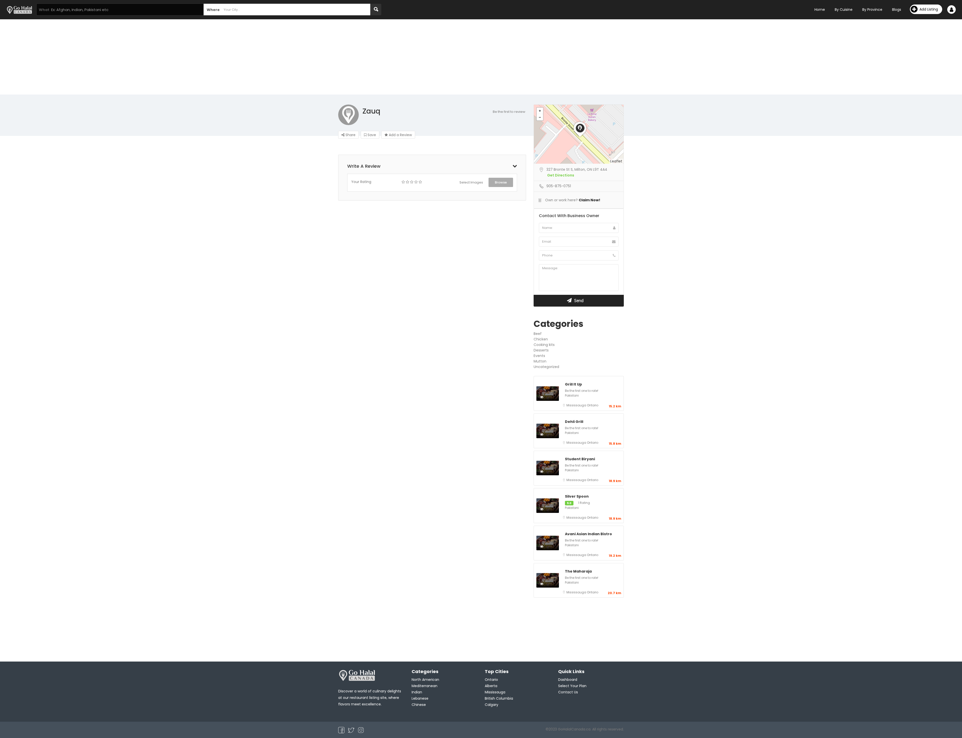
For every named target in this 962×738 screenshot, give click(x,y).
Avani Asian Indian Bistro (588, 533)
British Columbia (499, 698)
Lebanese (420, 698)
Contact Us (568, 692)
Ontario (592, 405)
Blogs (896, 9)
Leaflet (616, 161)
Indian (417, 692)
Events (539, 355)
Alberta (491, 685)
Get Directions (560, 175)
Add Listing (928, 9)
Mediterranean (424, 685)
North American (425, 679)
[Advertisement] (481, 57)
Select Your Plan (572, 685)
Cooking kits (544, 344)
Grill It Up (573, 384)
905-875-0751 (558, 186)
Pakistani (572, 395)
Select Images (471, 182)
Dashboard (567, 679)
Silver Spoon (577, 496)
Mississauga (576, 405)
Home (819, 9)
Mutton (540, 361)
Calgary (491, 704)
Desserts (541, 350)
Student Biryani (580, 459)
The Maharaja (578, 571)
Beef (538, 333)
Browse (501, 182)
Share (349, 134)
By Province (872, 9)
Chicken (541, 339)
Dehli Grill (574, 421)
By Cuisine (844, 9)
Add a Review (400, 134)
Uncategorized (546, 366)
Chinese (419, 704)
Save (371, 134)
